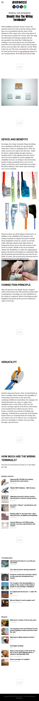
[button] (2, 2)
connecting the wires (26, 51)
